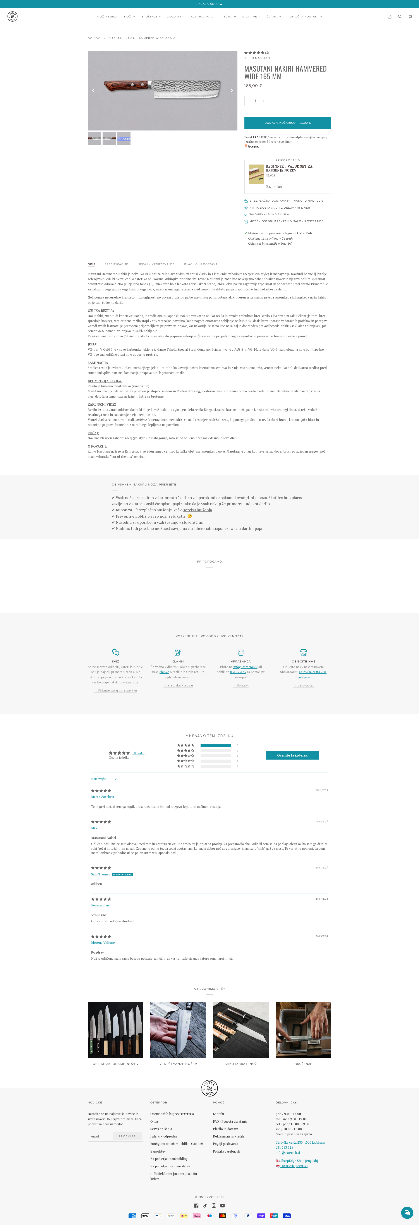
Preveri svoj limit (280, 142)
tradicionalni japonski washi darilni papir (227, 528)
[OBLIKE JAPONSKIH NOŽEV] (115, 1030)
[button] (254, 53)
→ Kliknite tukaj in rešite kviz (115, 690)
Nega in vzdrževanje (156, 264)
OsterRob (207, 1197)
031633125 (238, 672)
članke (164, 672)
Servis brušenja (161, 1129)
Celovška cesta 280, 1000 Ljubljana (300, 1142)
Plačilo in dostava (201, 264)
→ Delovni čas (303, 685)
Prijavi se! (127, 1136)
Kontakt (218, 1114)
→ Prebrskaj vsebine (178, 685)
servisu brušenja (197, 509)
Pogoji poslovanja (225, 1144)
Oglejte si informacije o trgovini (270, 243)
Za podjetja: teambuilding (168, 1159)
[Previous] (94, 90)
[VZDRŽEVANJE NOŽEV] (178, 1030)
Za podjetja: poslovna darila (170, 1166)
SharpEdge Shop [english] (299, 1161)
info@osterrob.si (245, 667)
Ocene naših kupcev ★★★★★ (172, 1114)
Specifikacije (116, 264)
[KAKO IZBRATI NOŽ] (241, 1030)
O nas (154, 1121)
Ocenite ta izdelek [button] (292, 755)
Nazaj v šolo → (209, 3)
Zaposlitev (158, 1151)
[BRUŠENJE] (303, 1030)
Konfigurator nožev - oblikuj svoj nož (176, 1144)
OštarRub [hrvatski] (294, 1166)
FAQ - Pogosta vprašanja (230, 1121)
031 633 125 (284, 1147)
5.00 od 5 (138, 753)
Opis (91, 264)
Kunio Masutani (257, 58)
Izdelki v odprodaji (163, 1136)
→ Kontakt (241, 685)
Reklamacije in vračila (228, 1136)
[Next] (231, 90)
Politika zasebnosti (226, 1151)
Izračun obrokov (255, 142)
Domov (94, 38)
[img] (101, 791)
